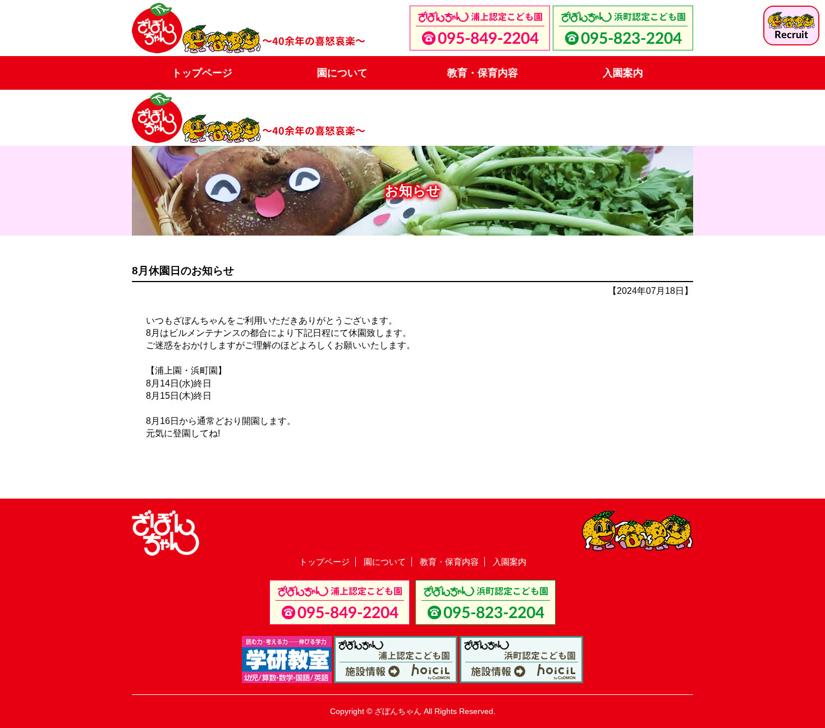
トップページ (202, 73)
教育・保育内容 (482, 73)
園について (342, 73)
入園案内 (623, 73)
